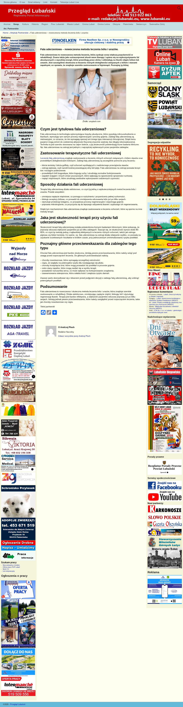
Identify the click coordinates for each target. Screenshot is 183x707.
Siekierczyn (141, 24)
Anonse (7, 24)
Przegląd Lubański (31, 11)
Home (5, 33)
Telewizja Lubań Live (69, 2)
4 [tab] (169, 199)
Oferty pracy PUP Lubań (11, 567)
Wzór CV (6, 569)
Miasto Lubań (73, 24)
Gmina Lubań (88, 24)
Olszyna (116, 24)
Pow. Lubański (57, 24)
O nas (22, 2)
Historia (35, 24)
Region (45, 24)
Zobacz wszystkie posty (74, 336)
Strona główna (10, 2)
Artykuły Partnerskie (19, 33)
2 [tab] (163, 199)
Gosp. (16, 24)
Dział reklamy (34, 2)
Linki (45, 2)
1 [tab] (160, 199)
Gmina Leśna (104, 24)
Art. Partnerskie (11, 28)
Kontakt (53, 2)
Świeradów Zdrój (157, 24)
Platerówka (128, 24)
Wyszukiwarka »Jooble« (11, 565)
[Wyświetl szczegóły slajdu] (165, 170)
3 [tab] (166, 199)
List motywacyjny (9, 571)
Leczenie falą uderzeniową (52, 158)
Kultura (25, 24)
